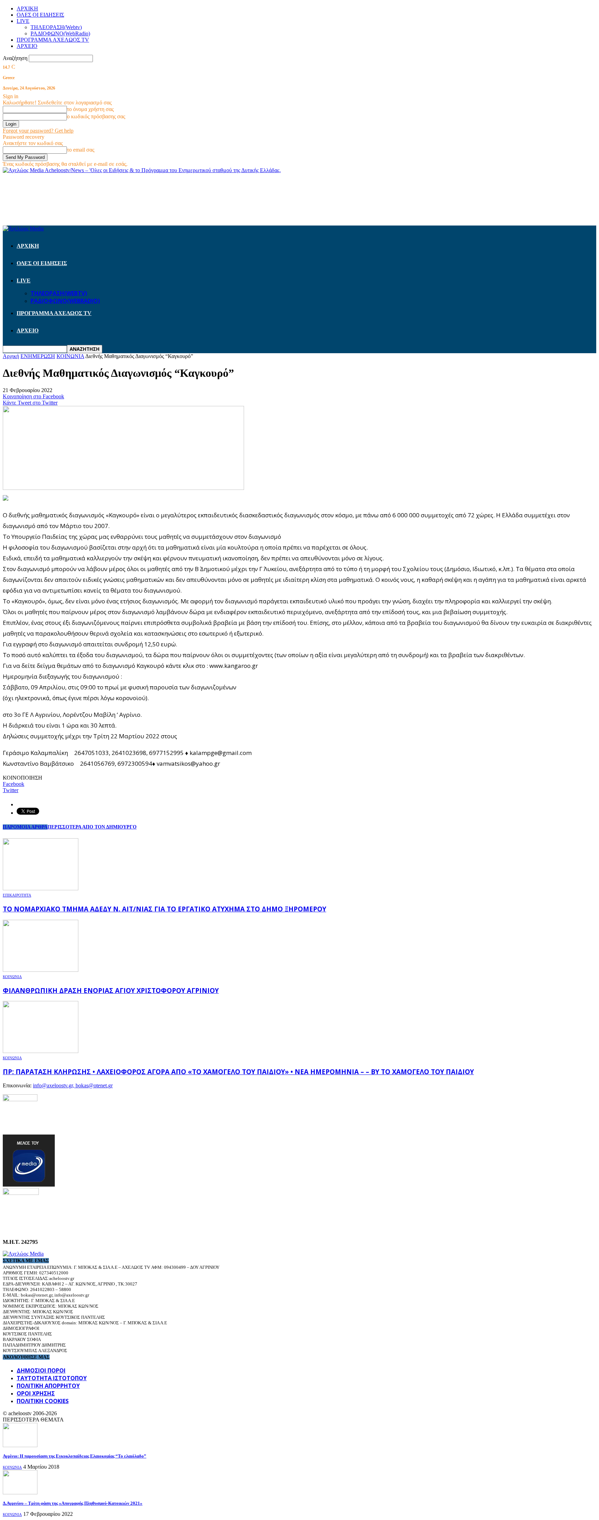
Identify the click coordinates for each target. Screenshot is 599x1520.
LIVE (23, 21)
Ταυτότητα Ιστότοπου (52, 1378)
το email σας (80, 150)
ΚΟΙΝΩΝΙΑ (12, 977)
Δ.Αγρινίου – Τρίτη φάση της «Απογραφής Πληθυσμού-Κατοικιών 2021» (72, 1503)
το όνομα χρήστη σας (90, 109)
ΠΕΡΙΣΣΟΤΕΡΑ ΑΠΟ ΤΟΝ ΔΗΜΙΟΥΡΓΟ (92, 827)
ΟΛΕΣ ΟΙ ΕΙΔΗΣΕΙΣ (40, 15)
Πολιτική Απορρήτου (48, 1386)
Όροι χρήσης (36, 1393)
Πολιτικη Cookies (43, 1401)
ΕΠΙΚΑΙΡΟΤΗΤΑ (17, 895)
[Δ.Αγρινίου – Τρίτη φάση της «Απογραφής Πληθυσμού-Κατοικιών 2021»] (20, 1492)
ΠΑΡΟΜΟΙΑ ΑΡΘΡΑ (25, 827)
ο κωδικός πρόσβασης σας (96, 116)
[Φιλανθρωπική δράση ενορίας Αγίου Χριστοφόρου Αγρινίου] (40, 970)
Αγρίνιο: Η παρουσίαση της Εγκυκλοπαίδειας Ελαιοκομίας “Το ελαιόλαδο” (74, 1456)
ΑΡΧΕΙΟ (27, 46)
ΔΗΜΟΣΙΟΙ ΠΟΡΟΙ (41, 1370)
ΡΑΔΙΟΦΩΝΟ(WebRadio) (60, 33)
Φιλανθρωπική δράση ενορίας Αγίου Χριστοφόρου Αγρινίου (111, 990)
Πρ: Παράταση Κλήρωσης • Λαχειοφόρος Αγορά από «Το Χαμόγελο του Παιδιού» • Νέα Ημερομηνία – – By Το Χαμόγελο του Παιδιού (238, 1071)
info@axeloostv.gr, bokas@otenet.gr (73, 1085)
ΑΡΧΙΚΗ (27, 8)
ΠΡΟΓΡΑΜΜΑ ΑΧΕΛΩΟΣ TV (53, 40)
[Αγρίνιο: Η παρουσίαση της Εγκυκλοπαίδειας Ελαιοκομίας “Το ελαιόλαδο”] (20, 1445)
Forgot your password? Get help (38, 131)
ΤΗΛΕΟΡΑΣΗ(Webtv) (56, 27)
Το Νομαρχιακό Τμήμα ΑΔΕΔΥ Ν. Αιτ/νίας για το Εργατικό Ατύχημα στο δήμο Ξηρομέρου (164, 909)
